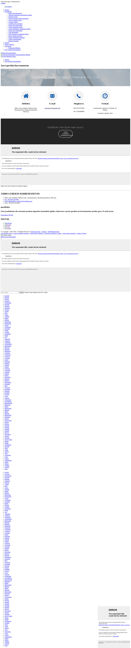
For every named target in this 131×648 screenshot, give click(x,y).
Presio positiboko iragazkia (16, 37)
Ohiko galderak (9, 44)
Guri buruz (8, 46)
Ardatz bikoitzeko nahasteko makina (19, 29)
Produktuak (8, 11)
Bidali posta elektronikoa (8, 237)
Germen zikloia (13, 22)
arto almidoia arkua (7, 233)
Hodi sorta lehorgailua (15, 13)
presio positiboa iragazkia (21, 233)
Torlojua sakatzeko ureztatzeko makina (20, 15)
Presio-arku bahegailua (15, 25)
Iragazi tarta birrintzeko (15, 30)
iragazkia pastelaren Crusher (53, 233)
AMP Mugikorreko (53, 231)
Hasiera (7, 10)
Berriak (7, 43)
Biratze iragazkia (13, 41)
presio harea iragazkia (69, 233)
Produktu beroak (35, 231)
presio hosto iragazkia (37, 233)
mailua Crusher (81, 233)
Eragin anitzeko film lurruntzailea (18, 18)
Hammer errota (13, 17)
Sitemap (44, 231)
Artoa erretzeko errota (15, 20)
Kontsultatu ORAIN (7, 215)
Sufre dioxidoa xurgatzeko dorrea (18, 34)
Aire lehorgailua (13, 32)
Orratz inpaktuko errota (15, 27)
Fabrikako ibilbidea (14, 48)
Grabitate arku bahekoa (15, 24)
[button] (65, 134)
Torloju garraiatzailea (14, 39)
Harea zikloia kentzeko (15, 36)
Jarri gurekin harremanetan (13, 50)
